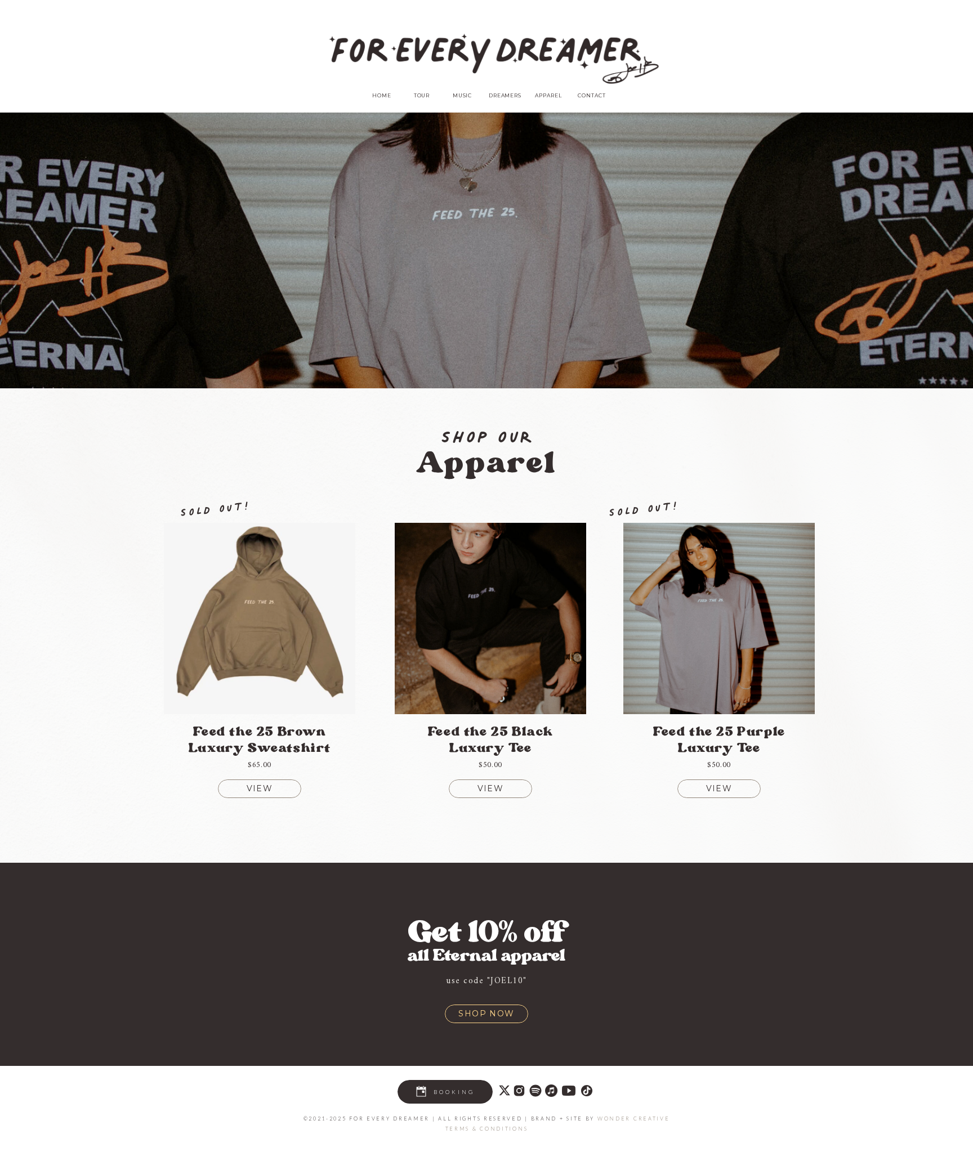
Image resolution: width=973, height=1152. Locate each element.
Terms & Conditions (486, 1129)
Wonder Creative (633, 1118)
